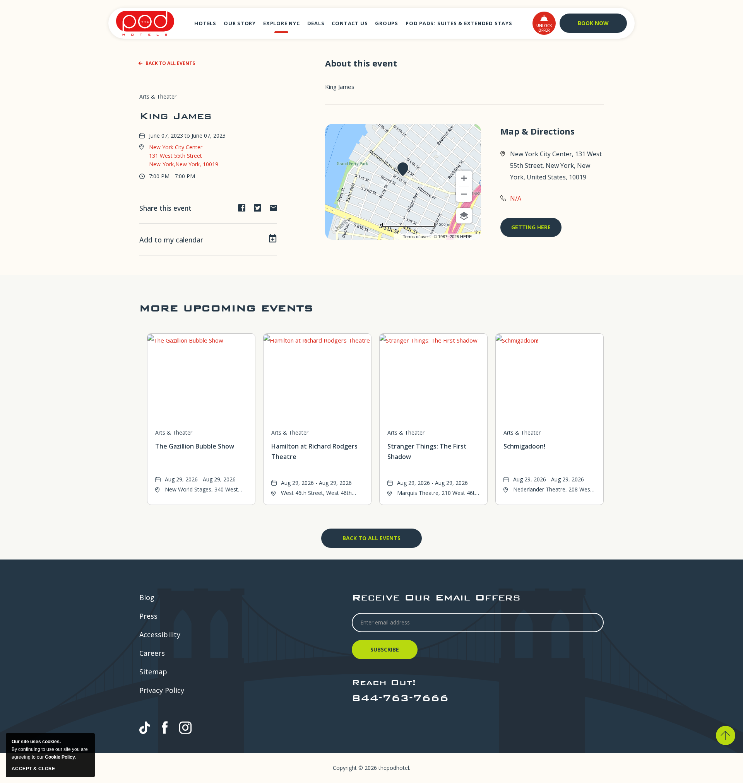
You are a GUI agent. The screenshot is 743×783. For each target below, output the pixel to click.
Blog (146, 597)
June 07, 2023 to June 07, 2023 (187, 135)
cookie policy (60, 757)
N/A (515, 198)
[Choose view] (464, 215)
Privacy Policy (161, 690)
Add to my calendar (171, 239)
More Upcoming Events (226, 308)
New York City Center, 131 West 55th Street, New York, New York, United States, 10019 (556, 165)
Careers (152, 653)
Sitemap (153, 671)
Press (148, 616)
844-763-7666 (400, 698)
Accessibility (159, 634)
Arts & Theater (157, 96)
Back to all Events (170, 63)
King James (175, 116)
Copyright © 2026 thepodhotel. (371, 767)
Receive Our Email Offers (436, 597)
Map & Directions (537, 131)
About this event (361, 63)
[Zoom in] (464, 178)
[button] (544, 23)
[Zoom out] (464, 194)
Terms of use (415, 236)
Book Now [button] (593, 23)
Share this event (165, 208)
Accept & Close (33, 768)
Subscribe (385, 652)
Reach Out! (384, 682)
